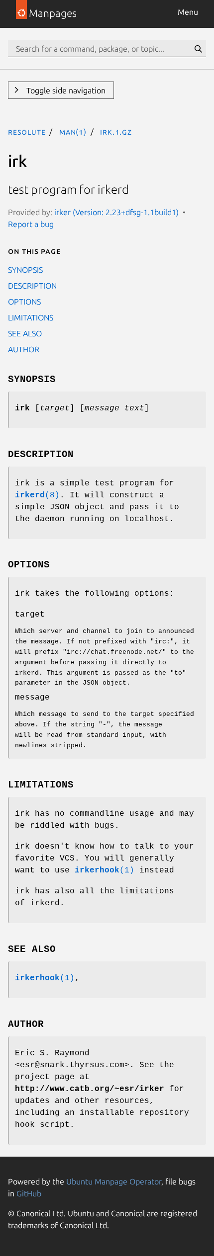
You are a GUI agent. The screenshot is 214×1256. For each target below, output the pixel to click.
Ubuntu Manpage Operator (113, 1181)
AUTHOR (23, 349)
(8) (37, 495)
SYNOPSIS (25, 269)
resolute (26, 131)
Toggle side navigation (65, 90)
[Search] (198, 48)
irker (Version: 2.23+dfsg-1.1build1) (116, 212)
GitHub (28, 1193)
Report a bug (31, 224)
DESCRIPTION (32, 285)
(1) (104, 870)
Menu (188, 11)
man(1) (73, 131)
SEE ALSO (25, 333)
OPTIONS (24, 301)
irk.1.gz (115, 131)
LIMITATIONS (30, 317)
